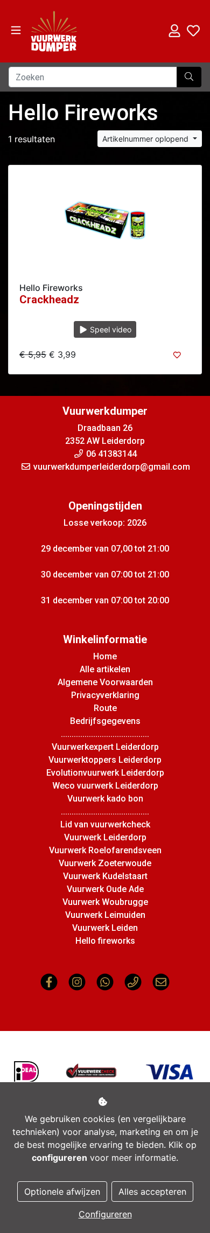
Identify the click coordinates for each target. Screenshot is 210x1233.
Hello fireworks (105, 941)
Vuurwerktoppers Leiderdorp (105, 760)
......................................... (105, 734)
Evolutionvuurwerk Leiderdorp (105, 773)
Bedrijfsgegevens (105, 721)
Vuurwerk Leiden (105, 928)
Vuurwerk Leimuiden (105, 915)
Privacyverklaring (105, 695)
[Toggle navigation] (16, 30)
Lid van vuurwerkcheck (105, 824)
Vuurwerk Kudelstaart (105, 876)
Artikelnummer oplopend (146, 138)
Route (105, 708)
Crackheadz (49, 299)
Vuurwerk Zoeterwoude (105, 863)
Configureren (105, 1214)
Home (105, 656)
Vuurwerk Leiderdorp (105, 837)
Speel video (109, 329)
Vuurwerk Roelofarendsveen (105, 850)
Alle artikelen (105, 669)
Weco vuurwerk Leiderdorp (105, 786)
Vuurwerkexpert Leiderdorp (105, 747)
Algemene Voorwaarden (105, 682)
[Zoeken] (189, 77)
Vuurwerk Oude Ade (105, 889)
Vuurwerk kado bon (105, 798)
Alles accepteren (152, 1191)
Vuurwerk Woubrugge (105, 902)
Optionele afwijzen (62, 1191)
